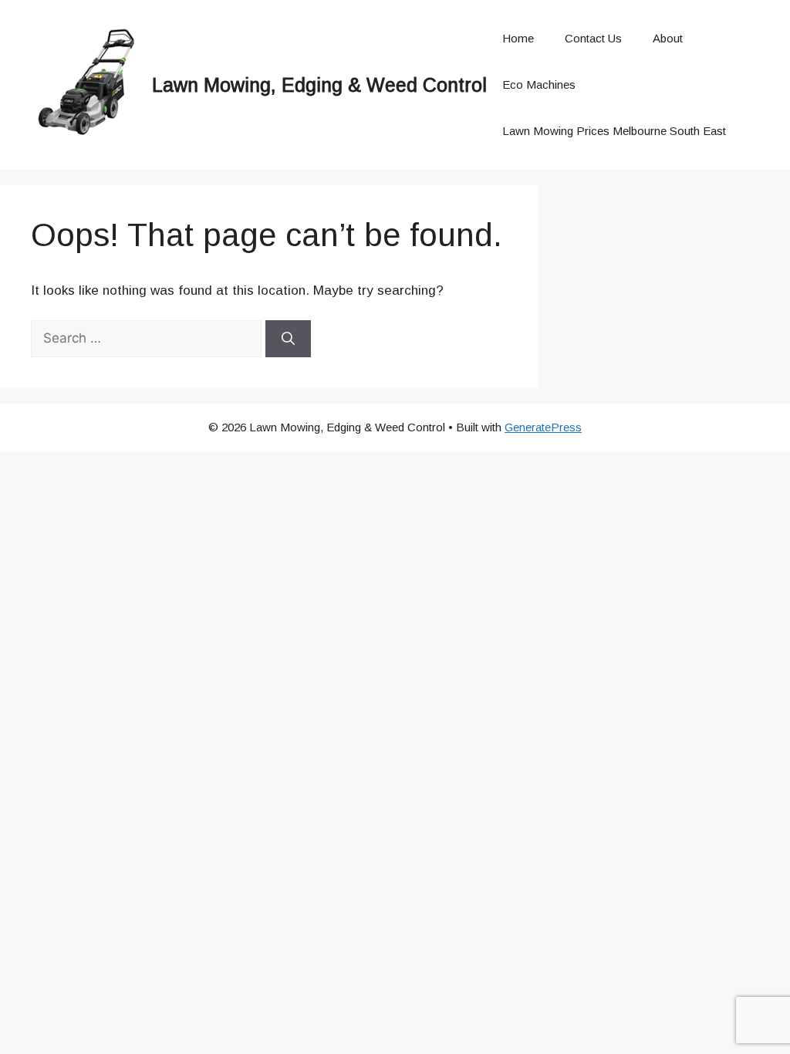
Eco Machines (539, 84)
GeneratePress (543, 427)
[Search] (288, 338)
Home (518, 38)
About (668, 38)
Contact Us (593, 38)
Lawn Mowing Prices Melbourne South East (614, 130)
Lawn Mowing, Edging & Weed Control (319, 85)
